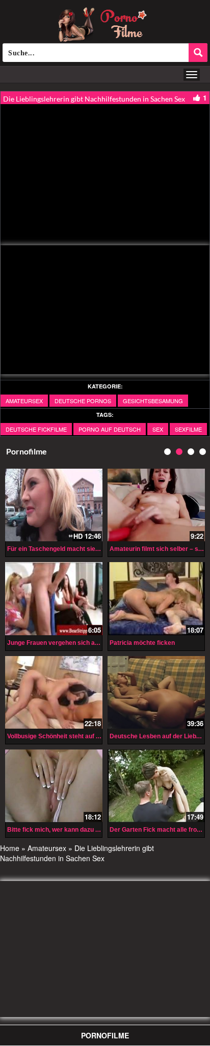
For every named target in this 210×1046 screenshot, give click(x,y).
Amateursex (24, 401)
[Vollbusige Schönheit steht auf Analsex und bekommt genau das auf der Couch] (53, 692)
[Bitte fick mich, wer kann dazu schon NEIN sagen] (53, 785)
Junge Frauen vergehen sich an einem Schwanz (76, 642)
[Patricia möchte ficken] (156, 598)
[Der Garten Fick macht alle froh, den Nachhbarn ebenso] (156, 785)
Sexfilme (188, 429)
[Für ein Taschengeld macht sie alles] (53, 505)
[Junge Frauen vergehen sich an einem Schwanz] (53, 598)
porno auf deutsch (109, 429)
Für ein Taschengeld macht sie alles (59, 548)
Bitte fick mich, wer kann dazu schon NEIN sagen (78, 829)
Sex (157, 429)
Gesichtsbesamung (153, 401)
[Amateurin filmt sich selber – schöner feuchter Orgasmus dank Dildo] (156, 505)
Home (9, 848)
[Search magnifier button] (198, 52)
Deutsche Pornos (83, 401)
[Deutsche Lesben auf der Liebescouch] (156, 692)
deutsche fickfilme (36, 429)
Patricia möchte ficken (142, 642)
